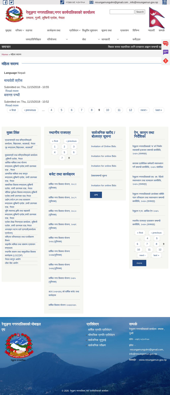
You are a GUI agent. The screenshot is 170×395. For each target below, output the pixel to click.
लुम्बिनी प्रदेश (18, 166)
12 (130, 110)
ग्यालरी (151, 30)
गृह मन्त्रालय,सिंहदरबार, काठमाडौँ (18, 147)
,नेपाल (28, 196)
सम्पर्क (162, 30)
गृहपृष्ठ (8, 30)
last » (159, 110)
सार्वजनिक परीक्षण (97, 345)
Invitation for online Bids (103, 156)
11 (119, 110)
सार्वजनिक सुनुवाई (97, 340)
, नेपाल (11, 181)
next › (144, 110)
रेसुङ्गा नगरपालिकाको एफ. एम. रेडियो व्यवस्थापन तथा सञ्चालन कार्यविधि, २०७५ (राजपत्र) (147, 180)
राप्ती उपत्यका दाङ (18, 188)
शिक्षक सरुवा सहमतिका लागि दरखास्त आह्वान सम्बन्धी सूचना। (132, 46)
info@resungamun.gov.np (143, 353)
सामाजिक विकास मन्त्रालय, (16, 184)
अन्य (96, 195)
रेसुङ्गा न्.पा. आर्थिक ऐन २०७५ (145, 211)
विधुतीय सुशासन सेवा (89, 35)
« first (12, 110)
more (139, 263)
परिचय (18, 30)
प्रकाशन (124, 30)
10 (107, 110)
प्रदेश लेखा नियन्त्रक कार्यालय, (18, 222)
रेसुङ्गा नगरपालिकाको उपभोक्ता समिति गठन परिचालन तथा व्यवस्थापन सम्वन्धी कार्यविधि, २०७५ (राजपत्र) (148, 197)
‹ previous (30, 110)
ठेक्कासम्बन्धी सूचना (99, 175)
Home (5, 54)
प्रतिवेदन (73, 30)
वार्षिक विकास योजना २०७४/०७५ (62, 305)
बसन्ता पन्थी (12, 95)
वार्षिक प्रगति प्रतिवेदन (100, 329)
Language (10, 72)
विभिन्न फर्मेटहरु (136, 35)
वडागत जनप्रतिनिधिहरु (33, 35)
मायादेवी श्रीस (13, 80)
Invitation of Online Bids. (104, 146)
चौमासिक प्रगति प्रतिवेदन (101, 334)
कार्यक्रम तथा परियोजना (53, 35)
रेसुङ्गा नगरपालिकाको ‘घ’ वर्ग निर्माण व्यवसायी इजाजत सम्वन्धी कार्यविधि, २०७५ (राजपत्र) (147, 150)
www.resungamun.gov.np (153, 359)
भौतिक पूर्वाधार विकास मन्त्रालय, (18, 192)
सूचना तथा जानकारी (106, 35)
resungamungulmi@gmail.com (146, 349)
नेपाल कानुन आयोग (13, 259)
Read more (12, 90)
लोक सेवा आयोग (11, 263)
